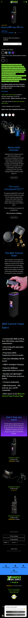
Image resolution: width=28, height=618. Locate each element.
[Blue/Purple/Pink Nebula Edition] (2, 60)
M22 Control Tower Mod (8, 94)
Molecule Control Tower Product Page (13, 395)
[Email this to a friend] (13, 115)
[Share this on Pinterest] (9, 115)
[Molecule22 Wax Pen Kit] (14, 14)
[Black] (2, 52)
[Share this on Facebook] (6, 115)
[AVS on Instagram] (15, 582)
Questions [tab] (14, 542)
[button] (14, 32)
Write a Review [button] (14, 536)
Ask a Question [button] (14, 539)
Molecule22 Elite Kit (14, 457)
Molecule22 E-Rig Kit (14, 516)
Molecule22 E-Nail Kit (14, 487)
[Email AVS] (17, 582)
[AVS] (14, 2)
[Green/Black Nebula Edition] (6, 60)
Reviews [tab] (5, 542)
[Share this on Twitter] (2, 115)
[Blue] (9, 52)
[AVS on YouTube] (13, 582)
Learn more (14, 177)
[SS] (6, 52)
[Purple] (13, 52)
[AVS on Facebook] (11, 582)
